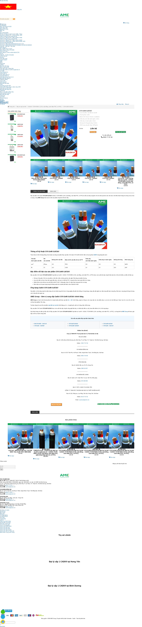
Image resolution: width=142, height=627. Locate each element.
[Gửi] (0, 624)
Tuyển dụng (3, 103)
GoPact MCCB (3, 56)
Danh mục (3, 24)
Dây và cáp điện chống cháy (7, 91)
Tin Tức (2, 100)
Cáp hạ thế (2, 80)
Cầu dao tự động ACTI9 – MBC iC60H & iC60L (11, 37)
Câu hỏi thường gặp (5, 524)
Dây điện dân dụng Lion (5, 89)
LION (1, 84)
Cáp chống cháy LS (4, 74)
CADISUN (2, 90)
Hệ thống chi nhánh (4, 510)
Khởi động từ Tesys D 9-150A (7, 50)
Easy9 (1, 53)
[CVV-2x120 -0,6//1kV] (73, 170)
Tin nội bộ (2, 104)
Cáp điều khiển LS (4, 75)
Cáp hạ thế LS (3, 73)
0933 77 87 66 (107, 137)
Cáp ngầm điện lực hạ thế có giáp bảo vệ (10, 69)
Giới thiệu (2, 96)
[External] (6, 612)
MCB (1, 62)
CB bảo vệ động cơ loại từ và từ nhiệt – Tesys (11, 34)
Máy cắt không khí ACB (5, 26)
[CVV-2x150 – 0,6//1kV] (56, 170)
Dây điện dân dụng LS (5, 78)
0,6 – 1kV (70, 300)
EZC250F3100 (21, 114)
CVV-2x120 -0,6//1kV (74, 325)
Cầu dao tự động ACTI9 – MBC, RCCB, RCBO (11, 40)
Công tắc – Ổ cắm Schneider (7, 55)
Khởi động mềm (4, 27)
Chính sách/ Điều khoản (5, 526)
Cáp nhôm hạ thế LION (5, 88)
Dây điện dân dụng (4, 66)
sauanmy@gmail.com (10, 486)
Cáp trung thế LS (4, 72)
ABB (1, 61)
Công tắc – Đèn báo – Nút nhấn (7, 46)
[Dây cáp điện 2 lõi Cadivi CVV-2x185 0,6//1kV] (39, 171)
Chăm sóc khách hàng (5, 521)
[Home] (64, 15)
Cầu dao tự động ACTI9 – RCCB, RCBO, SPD (11, 35)
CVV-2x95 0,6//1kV (68, 106)
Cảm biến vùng (3, 58)
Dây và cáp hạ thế (4, 67)
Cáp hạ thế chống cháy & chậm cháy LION (10, 87)
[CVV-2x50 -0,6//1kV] (108, 170)
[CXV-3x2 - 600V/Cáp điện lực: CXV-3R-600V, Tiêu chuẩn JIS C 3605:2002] (20, 439)
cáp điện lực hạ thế (53, 305)
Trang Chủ (2, 95)
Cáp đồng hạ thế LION (5, 85)
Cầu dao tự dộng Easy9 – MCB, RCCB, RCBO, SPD (12, 41)
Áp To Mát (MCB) (4, 32)
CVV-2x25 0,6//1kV (73, 323)
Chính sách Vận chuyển (5, 529)
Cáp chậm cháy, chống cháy (7, 68)
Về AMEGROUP (4, 516)
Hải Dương (2, 511)
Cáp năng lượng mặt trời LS (6, 77)
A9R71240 (20, 124)
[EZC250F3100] (12, 117)
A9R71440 (20, 144)
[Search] (14, 19)
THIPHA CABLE (4, 79)
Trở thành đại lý (4, 515)
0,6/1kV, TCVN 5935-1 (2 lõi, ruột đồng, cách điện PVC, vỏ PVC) (44, 106)
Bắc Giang (2, 512)
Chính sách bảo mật (5, 527)
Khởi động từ (3, 47)
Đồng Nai (2, 513)
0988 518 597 (108, 404)
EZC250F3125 (21, 155)
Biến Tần (2, 30)
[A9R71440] (12, 148)
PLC (1, 31)
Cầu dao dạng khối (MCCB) (6, 42)
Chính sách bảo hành (5, 528)
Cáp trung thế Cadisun (5, 93)
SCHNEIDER (3, 25)
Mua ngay (93, 132)
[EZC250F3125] (12, 158)
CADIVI (2, 64)
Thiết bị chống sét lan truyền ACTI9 (8, 36)
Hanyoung (2, 63)
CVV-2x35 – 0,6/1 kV (108, 325)
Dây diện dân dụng (4, 83)
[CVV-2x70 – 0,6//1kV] (91, 170)
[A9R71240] (12, 128)
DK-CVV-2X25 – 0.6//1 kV (40, 323)
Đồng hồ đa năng (4, 29)
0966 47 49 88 (9, 492)
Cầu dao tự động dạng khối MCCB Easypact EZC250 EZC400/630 (16, 45)
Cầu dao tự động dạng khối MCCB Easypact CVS (12, 43)
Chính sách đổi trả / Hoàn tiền (7, 531)
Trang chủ (12, 106)
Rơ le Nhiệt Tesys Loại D (6, 48)
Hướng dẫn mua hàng (5, 522)
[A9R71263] (12, 138)
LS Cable (2, 71)
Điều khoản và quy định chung (7, 532)
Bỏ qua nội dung (4, 0)
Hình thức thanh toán (5, 523)
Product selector (4, 98)
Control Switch (3, 59)
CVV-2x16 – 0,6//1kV (39, 325)
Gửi (1, 469)
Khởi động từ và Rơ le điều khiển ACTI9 (9, 52)
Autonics (2, 57)
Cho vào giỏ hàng (120, 132)
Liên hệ (1, 101)
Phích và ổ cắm (4, 51)
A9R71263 (20, 134)
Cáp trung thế (3, 82)
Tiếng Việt (19, 9)
